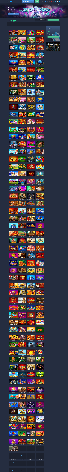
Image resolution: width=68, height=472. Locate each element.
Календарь (50, 4)
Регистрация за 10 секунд (28, 1)
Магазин (45, 4)
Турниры (37, 4)
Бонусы (55, 4)
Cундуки (28, 4)
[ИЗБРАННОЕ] (44, 24)
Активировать (53, 37)
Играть (13, 34)
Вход (37, 1)
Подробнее (13, 13)
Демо (11, 37)
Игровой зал (33, 4)
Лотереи (41, 4)
